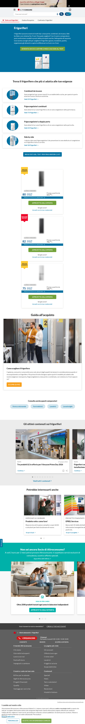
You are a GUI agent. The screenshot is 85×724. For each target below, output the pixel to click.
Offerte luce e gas (50, 653)
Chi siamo (17, 650)
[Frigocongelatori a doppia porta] (12, 130)
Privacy (4, 716)
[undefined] (32, 477)
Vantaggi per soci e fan (22, 689)
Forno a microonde (19, 406)
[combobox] (38, 14)
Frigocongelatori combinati (35, 106)
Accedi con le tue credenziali (42, 210)
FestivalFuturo (19, 660)
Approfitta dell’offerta (42, 559)
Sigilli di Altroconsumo (22, 679)
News (46, 679)
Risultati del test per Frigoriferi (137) (42, 154)
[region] (42, 711)
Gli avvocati (48, 650)
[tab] (39, 618)
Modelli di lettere (50, 692)
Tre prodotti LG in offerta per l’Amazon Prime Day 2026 (40, 464)
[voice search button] (56, 14)
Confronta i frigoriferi (45, 20)
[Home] (14, 632)
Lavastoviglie (67, 406)
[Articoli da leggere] (63, 471)
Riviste (42, 642)
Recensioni (48, 689)
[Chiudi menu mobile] (69, 6)
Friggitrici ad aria (50, 663)
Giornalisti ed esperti (21, 653)
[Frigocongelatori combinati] (12, 115)
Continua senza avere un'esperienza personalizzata (70, 702)
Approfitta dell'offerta (42, 203)
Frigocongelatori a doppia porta (37, 122)
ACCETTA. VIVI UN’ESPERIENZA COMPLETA (36, 721)
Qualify (16, 685)
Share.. (67, 471)
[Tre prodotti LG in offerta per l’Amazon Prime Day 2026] (42, 444)
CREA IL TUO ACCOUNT (56, 626)
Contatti (23, 642)
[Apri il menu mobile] (15, 9)
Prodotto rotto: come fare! (37, 521)
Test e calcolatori (50, 682)
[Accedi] (70, 10)
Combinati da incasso (33, 91)
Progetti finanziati (20, 682)
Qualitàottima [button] (29, 194)
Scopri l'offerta (62, 642)
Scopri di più (14, 384)
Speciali (47, 675)
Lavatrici (53, 406)
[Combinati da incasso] (12, 99)
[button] (44, 198)
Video (46, 685)
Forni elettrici (38, 406)
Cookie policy (11, 716)
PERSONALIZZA (13, 721)
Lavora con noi (19, 657)
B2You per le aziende (21, 675)
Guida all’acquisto (28, 20)
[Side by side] (12, 145)
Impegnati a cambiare (21, 663)
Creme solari (49, 657)
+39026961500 (28, 638)
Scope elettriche (50, 667)
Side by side (29, 137)
